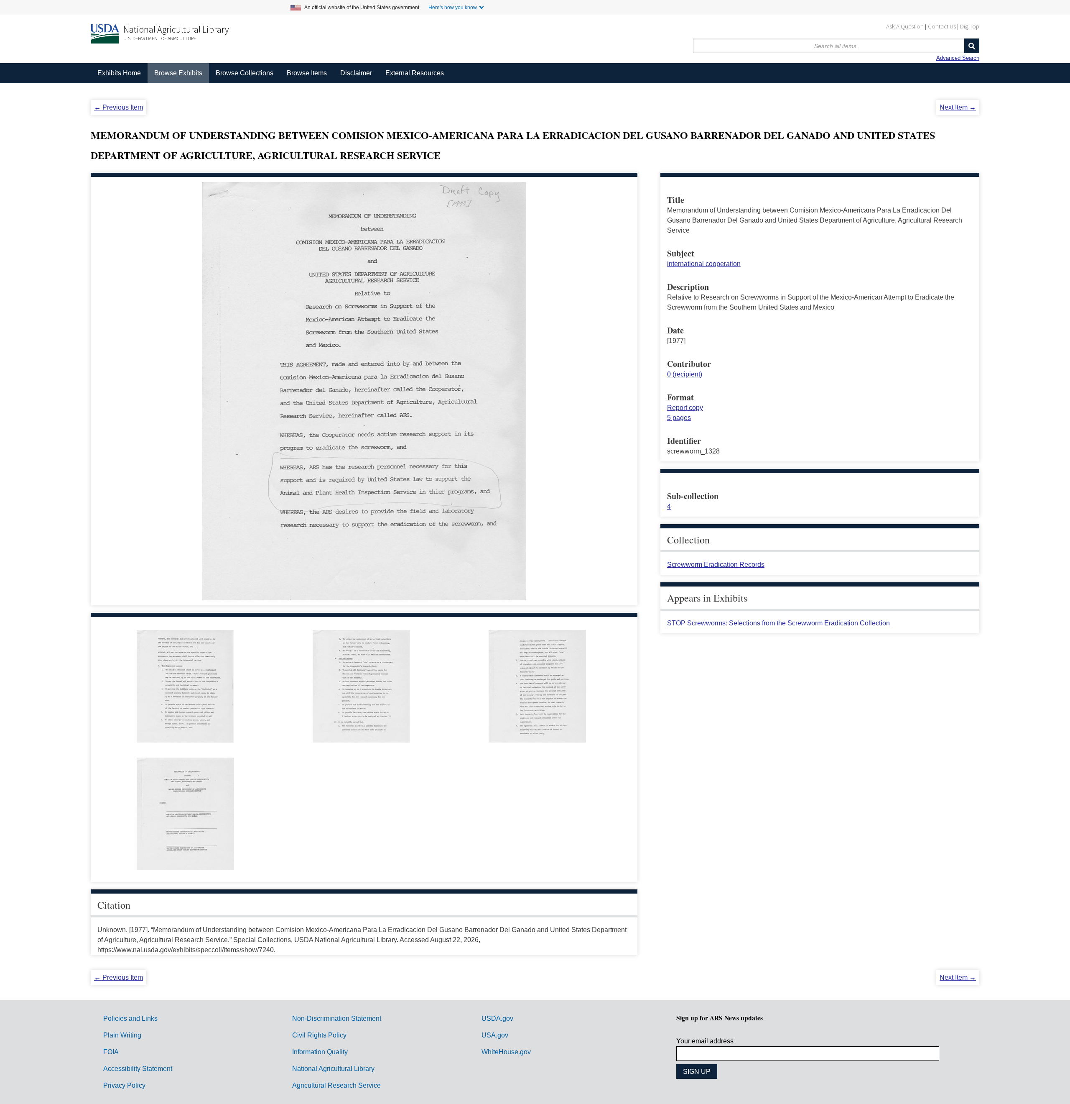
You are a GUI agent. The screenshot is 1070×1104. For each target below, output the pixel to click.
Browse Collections (244, 73)
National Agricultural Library (176, 29)
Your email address (705, 1041)
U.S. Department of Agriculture (159, 38)
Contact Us (942, 26)
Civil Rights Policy (319, 1035)
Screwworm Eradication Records (715, 564)
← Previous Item (118, 107)
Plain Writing (122, 1035)
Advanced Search (957, 58)
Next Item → (958, 107)
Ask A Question (905, 26)
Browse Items (307, 73)
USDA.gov (497, 1018)
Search (971, 45)
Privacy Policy (124, 1085)
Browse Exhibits (178, 73)
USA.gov (495, 1035)
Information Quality (320, 1051)
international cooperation (704, 263)
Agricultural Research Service (336, 1085)
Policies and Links (130, 1018)
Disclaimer (356, 73)
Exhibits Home (119, 73)
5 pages (679, 417)
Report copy (685, 407)
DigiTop (969, 26)
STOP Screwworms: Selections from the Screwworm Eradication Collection (778, 623)
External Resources (414, 73)
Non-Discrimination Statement (336, 1018)
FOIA (111, 1051)
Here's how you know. (453, 7)
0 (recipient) (684, 374)
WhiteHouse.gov (506, 1051)
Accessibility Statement (137, 1068)
